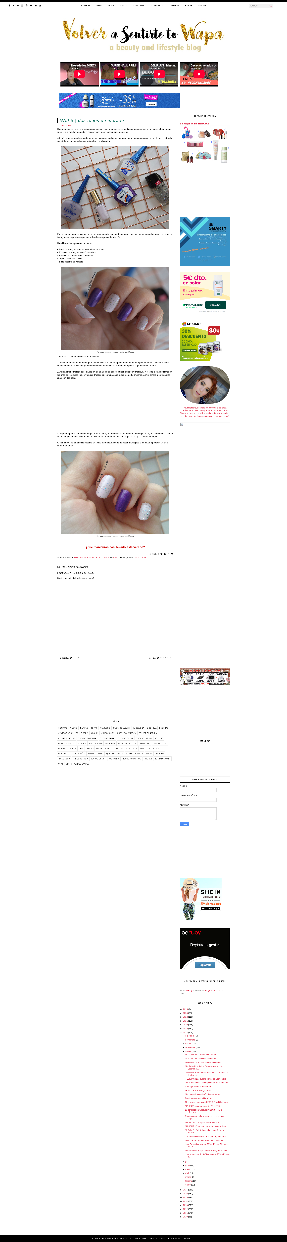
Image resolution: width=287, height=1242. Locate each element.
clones (94, 733)
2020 (185, 1025)
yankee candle (81, 764)
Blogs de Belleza (212, 990)
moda (156, 748)
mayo (188, 1169)
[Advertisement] (115, 406)
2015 (185, 1197)
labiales (90, 748)
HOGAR (188, 5)
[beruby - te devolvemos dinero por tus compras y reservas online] (205, 969)
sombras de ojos (134, 753)
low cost (118, 748)
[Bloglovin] (31, 5)
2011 (185, 1213)
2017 (185, 1190)
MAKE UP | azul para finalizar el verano (203, 1062)
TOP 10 (94, 728)
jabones (72, 748)
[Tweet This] (161, 554)
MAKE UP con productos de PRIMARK (202, 1106)
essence (82, 743)
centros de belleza (68, 733)
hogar (61, 748)
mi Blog (189, 990)
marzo (188, 1177)
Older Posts (158, 658)
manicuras (140, 557)
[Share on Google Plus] (168, 554)
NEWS (99, 5)
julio (187, 1161)
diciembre (190, 1036)
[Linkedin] (35, 5)
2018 (185, 1032)
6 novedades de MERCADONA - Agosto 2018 (205, 1136)
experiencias (95, 743)
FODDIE (202, 5)
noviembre (190, 1040)
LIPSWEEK (174, 5)
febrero (188, 1181)
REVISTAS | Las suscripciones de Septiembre (205, 1079)
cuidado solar (125, 738)
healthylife (144, 743)
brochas (163, 728)
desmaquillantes (67, 743)
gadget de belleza (127, 743)
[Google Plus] (26, 5)
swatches (159, 753)
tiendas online (98, 759)
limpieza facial (103, 748)
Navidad (84, 728)
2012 (185, 1209)
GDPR (111, 5)
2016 (185, 1193)
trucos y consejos (131, 759)
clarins (84, 733)
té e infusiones (163, 759)
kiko (81, 748)
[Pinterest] (18, 5)
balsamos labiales (122, 728)
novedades (64, 753)
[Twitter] (13, 5)
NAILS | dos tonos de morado (198, 1087)
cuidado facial (107, 738)
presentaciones (95, 753)
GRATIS (124, 5)
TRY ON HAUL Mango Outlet (198, 1090)
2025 (185, 1009)
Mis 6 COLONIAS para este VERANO (202, 1122)
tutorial (148, 759)
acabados (105, 728)
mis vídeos (145, 748)
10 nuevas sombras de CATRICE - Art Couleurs (206, 1102)
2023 (185, 1013)
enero (188, 1185)
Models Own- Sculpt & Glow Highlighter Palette (206, 1150)
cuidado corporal (87, 738)
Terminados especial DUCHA (198, 1098)
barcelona (138, 728)
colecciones (107, 733)
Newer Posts (71, 658)
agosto (188, 1051)
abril (187, 1173)
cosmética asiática (126, 733)
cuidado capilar (66, 738)
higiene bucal (160, 743)
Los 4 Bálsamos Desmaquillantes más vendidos (206, 1083)
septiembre (190, 1047)
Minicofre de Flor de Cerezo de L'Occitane (204, 1140)
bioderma (151, 728)
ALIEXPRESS (156, 5)
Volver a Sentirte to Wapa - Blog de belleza (136, 1239)
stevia (149, 753)
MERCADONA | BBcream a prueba (200, 1055)
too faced (113, 759)
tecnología (64, 759)
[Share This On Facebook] (158, 554)
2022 (185, 1017)
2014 (185, 1201)
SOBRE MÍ (86, 5)
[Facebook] (9, 5)
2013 (185, 1205)
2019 (185, 1028)
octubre (189, 1043)
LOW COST (139, 5)
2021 (185, 1021)
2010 (185, 1217)
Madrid (73, 728)
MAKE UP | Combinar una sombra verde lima (205, 1126)
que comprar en (114, 753)
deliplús (158, 738)
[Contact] (40, 5)
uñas (60, 764)
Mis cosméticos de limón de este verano (203, 1094)
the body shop (80, 759)
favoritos (110, 743)
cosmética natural (148, 733)
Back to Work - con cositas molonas (201, 1059)
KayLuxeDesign (186, 1239)
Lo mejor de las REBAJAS (194, 123)
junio (187, 1165)
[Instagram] (22, 5)
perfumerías (78, 753)
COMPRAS (62, 728)
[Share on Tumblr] (172, 554)
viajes (69, 764)
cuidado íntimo (144, 738)
